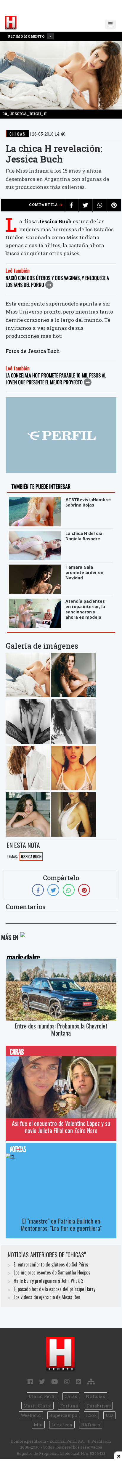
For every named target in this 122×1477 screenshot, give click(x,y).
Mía (38, 1425)
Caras (71, 1396)
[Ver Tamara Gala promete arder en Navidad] (35, 568)
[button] (114, 49)
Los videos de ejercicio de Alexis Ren (47, 1297)
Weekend (31, 1415)
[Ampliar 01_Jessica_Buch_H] (73, 675)
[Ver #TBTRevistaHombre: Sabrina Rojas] (35, 501)
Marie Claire (37, 1406)
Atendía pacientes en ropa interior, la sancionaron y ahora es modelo (85, 609)
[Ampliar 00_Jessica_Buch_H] (28, 675)
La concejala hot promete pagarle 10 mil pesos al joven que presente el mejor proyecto (56, 379)
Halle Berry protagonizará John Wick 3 (48, 1280)
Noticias (95, 1396)
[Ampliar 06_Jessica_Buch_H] (28, 814)
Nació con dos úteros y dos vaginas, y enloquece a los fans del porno (57, 281)
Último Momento (26, 36)
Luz (109, 1415)
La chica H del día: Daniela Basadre (84, 536)
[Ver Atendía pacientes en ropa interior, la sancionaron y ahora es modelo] (35, 602)
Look (91, 1415)
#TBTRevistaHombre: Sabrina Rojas (88, 502)
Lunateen (62, 1425)
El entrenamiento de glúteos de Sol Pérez (51, 1264)
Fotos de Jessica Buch (33, 351)
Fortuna (69, 1406)
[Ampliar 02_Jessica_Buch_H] (28, 721)
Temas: (12, 856)
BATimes (90, 1425)
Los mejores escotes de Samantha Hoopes (52, 1272)
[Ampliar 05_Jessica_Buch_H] (73, 768)
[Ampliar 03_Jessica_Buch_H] (73, 721)
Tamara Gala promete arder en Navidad (84, 572)
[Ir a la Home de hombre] (11, 23)
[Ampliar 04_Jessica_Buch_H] (28, 768)
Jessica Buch (55, 221)
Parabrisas (99, 1406)
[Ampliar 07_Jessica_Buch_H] (73, 814)
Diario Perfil (42, 1396)
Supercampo (63, 1415)
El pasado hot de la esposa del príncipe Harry (54, 1289)
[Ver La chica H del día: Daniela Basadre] (35, 534)
